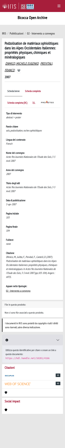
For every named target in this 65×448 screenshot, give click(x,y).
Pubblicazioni (17, 33)
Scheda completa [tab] (33, 91)
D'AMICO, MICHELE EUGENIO (21, 63)
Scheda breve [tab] (13, 91)
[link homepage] (10, 6)
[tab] (34, 103)
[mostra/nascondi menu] (59, 6)
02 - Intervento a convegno (41, 33)
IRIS (4, 33)
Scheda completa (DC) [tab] (17, 102)
